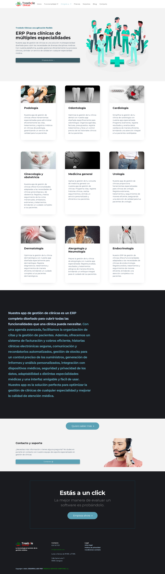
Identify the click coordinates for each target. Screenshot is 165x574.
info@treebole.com (58, 550)
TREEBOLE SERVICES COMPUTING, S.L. (56, 569)
